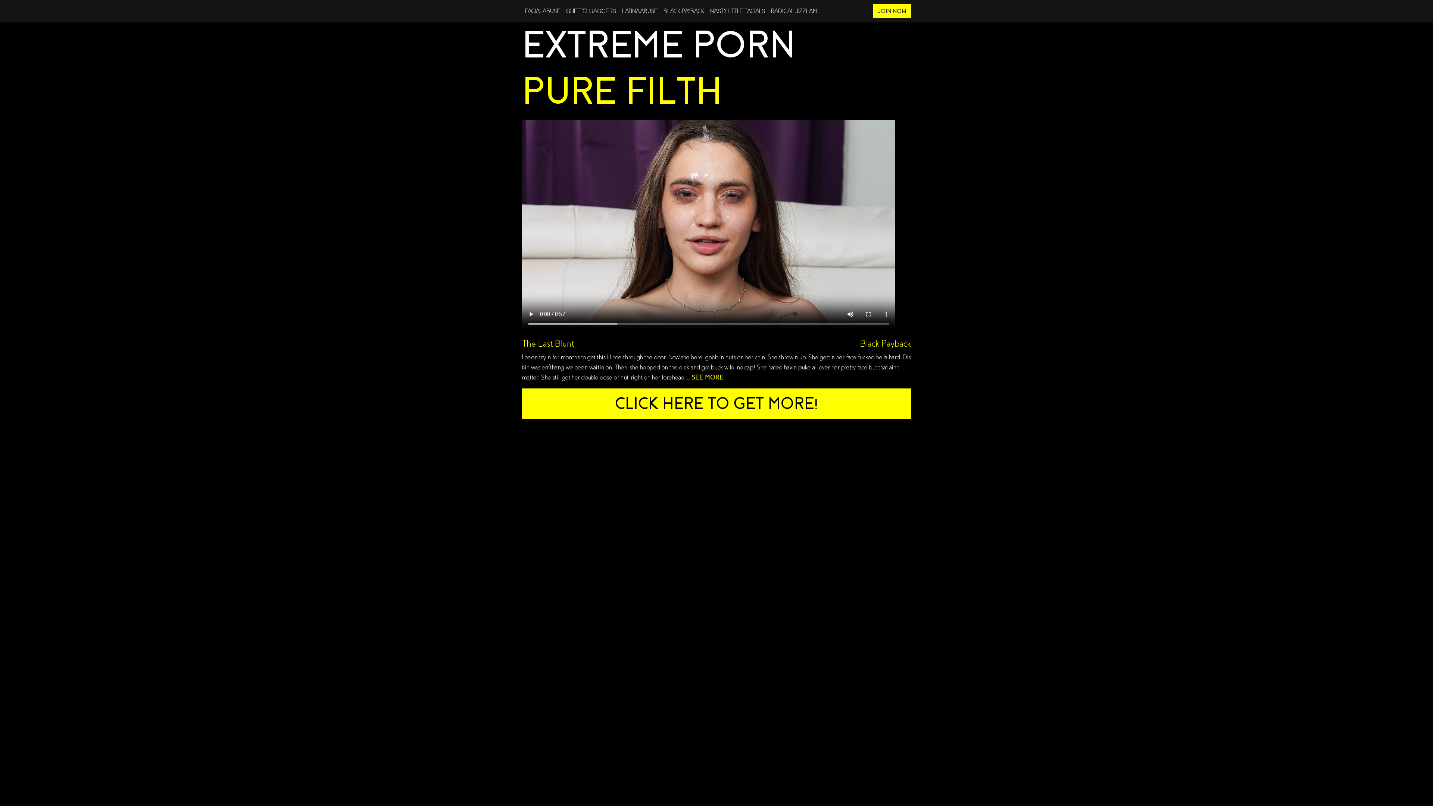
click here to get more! (716, 403)
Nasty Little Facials (737, 11)
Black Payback (684, 11)
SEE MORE (708, 377)
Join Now (892, 11)
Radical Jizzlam (794, 11)
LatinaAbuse (640, 11)
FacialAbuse (542, 11)
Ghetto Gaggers (591, 11)
